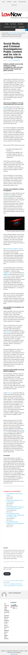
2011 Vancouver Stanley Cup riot (14, 248)
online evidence (12, 585)
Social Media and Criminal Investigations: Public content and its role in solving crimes (15, 515)
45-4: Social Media (14, 580)
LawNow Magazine (14, 16)
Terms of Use (14, 654)
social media (19, 585)
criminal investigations (16, 584)
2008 (7, 196)
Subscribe (7, 573)
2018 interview (6, 332)
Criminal (21, 580)
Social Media (6, 582)
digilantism (6, 272)
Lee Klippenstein (16, 60)
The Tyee (10, 393)
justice (5, 585)
